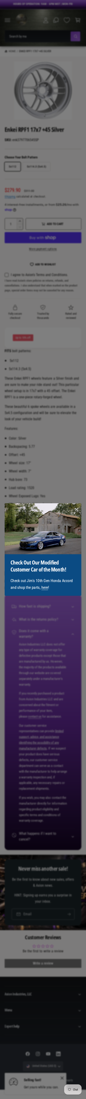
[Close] (76, 509)
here (44, 587)
